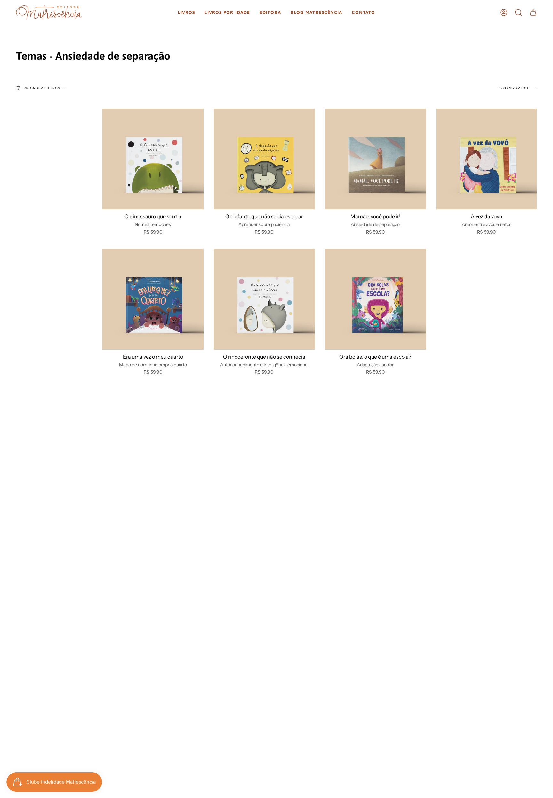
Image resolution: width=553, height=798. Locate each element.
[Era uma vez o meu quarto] (153, 299)
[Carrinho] (533, 12)
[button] (186, 12)
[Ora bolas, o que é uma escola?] (375, 299)
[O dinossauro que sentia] (153, 159)
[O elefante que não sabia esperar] (264, 159)
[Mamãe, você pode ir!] (375, 159)
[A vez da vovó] (486, 159)
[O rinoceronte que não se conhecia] (264, 299)
